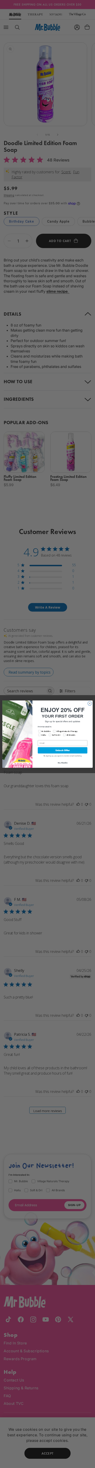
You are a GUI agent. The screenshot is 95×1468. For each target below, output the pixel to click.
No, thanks (62, 762)
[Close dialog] (90, 703)
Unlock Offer (62, 750)
